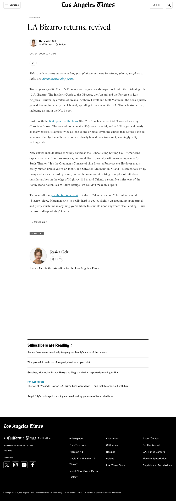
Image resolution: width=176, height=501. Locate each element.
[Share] (33, 63)
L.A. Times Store (115, 465)
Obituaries (112, 445)
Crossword (112, 438)
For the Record (151, 445)
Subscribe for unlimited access (18, 446)
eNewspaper (76, 438)
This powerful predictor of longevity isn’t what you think (59, 362)
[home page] (88, 4)
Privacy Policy (56, 493)
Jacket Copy (34, 18)
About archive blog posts (57, 78)
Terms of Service (42, 493)
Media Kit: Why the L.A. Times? (82, 462)
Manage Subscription (155, 459)
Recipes (110, 452)
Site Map (7, 451)
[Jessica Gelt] (33, 43)
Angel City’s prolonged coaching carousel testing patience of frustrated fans (70, 396)
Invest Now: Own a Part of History (84, 474)
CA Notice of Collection (73, 493)
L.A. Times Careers (154, 452)
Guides (110, 459)
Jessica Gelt (50, 41)
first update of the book (63, 121)
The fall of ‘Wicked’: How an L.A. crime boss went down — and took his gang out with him (78, 386)
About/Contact (151, 438)
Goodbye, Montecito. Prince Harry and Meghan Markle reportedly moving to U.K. (73, 372)
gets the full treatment (64, 195)
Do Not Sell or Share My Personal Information (102, 493)
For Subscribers (36, 382)
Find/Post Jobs (77, 445)
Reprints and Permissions (157, 465)
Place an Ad (76, 452)
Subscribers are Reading (48, 345)
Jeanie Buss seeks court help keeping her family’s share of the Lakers (67, 352)
